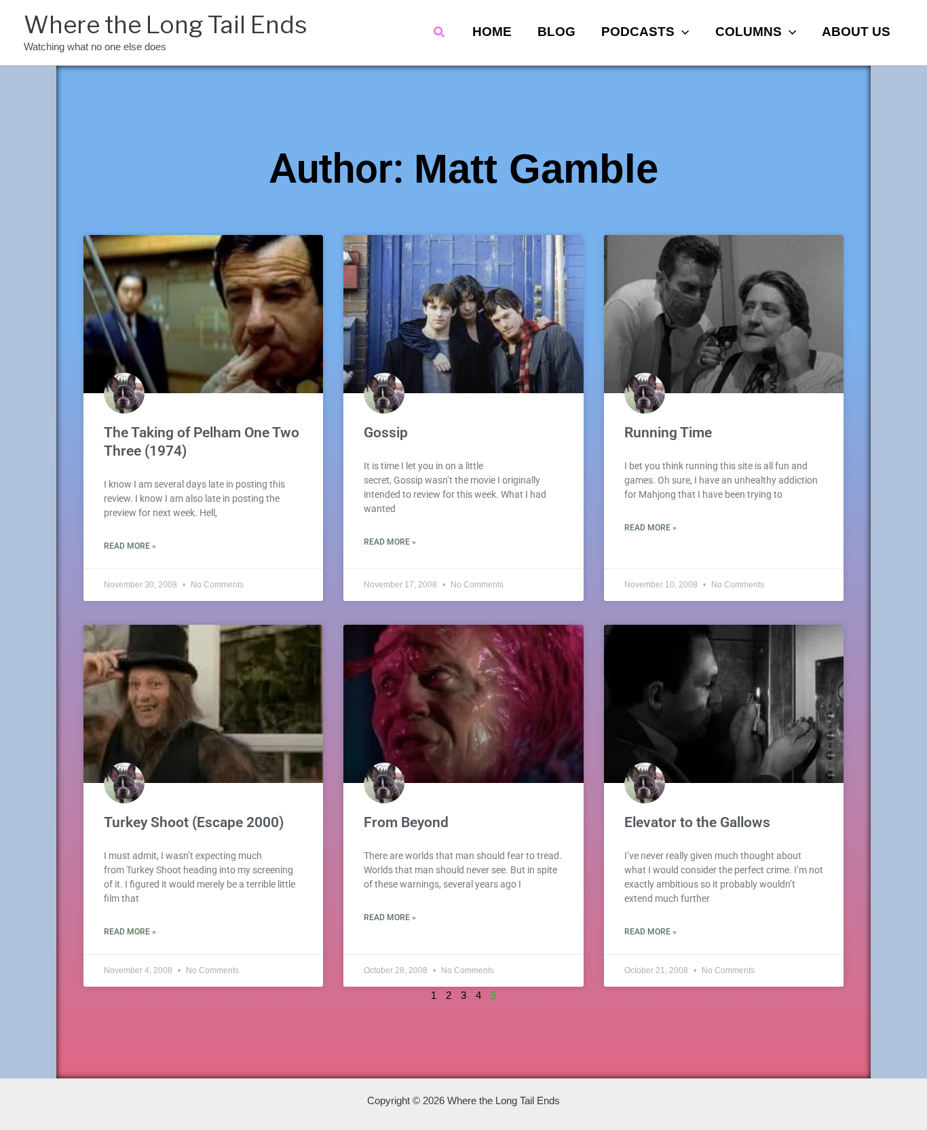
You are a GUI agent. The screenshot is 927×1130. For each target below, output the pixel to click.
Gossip (386, 432)
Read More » (130, 546)
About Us (856, 31)
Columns (748, 31)
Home (492, 31)
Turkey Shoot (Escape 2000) (194, 822)
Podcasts (638, 31)
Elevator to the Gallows (697, 822)
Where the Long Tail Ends (165, 24)
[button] (440, 32)
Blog (556, 31)
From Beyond (406, 822)
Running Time (668, 432)
